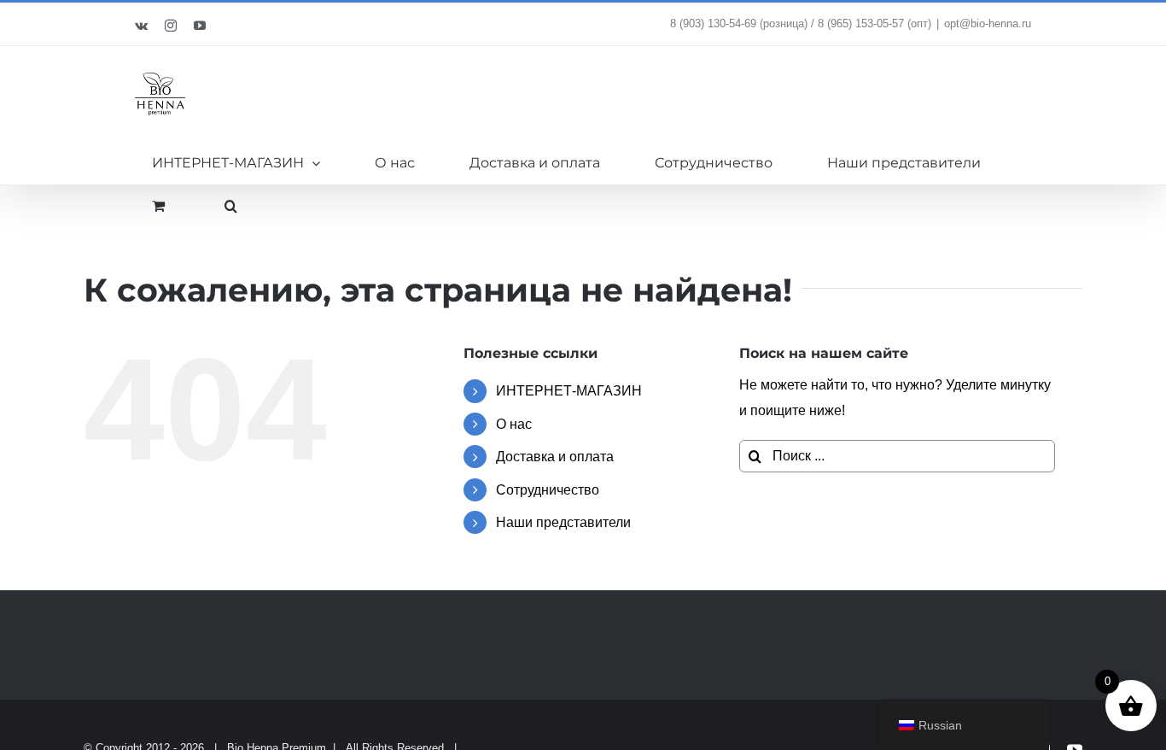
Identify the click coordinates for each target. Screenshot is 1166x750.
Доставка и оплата (555, 456)
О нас (514, 424)
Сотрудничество (547, 490)
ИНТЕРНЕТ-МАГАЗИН (569, 391)
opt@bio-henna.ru (987, 23)
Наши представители (563, 522)
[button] (230, 206)
